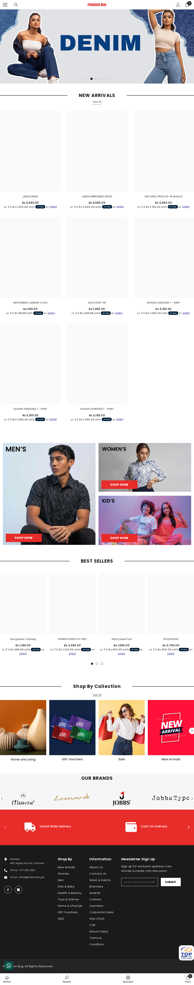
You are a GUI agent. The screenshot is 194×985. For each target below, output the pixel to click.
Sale (121, 759)
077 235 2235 (27, 870)
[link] (47, 827)
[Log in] (178, 5)
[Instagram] (18, 890)
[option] (97, 46)
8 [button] (110, 79)
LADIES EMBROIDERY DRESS (97, 196)
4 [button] (95, 79)
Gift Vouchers (72, 759)
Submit (170, 882)
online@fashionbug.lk (31, 877)
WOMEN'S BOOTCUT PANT (72, 639)
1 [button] (84, 79)
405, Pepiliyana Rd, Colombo (27, 863)
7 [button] (107, 79)
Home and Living (23, 759)
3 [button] (91, 79)
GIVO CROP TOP (97, 302)
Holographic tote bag (23, 639)
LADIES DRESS (30, 196)
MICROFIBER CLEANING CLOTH (30, 302)
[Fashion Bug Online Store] (23, 727)
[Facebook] (8, 890)
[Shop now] (145, 467)
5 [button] (99, 79)
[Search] (16, 4)
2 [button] (88, 79)
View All (97, 101)
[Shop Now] (49, 494)
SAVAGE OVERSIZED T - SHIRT (163, 302)
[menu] (5, 4)
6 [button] (103, 79)
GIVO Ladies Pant (122, 639)
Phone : (15, 870)
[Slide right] (188, 827)
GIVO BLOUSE (170, 639)
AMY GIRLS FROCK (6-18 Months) (163, 196)
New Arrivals (170, 759)
